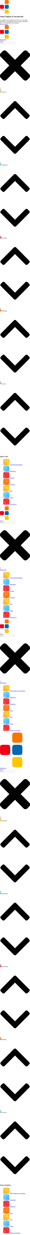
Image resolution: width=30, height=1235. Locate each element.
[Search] (0, 88)
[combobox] (7, 43)
